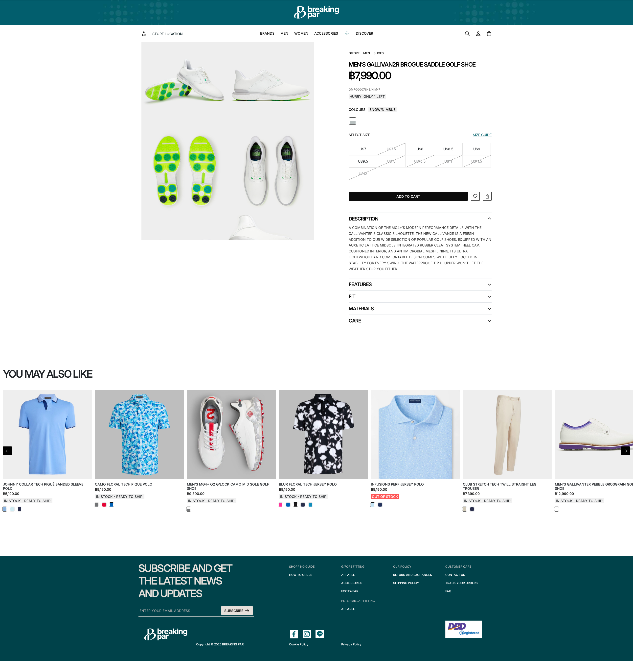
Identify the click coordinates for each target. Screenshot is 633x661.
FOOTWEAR (349, 591)
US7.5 (391, 149)
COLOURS (357, 109)
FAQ (448, 591)
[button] (625, 450)
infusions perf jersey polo (397, 484)
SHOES (379, 53)
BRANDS (267, 33)
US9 (476, 149)
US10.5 (420, 161)
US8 (419, 149)
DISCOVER (364, 33)
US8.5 (448, 149)
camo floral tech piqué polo (123, 484)
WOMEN (301, 33)
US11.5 (476, 161)
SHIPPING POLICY (406, 583)
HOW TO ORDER (300, 575)
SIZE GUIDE (482, 135)
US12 (363, 173)
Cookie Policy (298, 644)
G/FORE (354, 53)
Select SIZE (359, 135)
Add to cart (408, 196)
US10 (391, 161)
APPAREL (348, 575)
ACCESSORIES (326, 33)
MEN (284, 33)
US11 (448, 161)
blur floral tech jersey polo (308, 484)
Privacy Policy (351, 644)
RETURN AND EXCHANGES (412, 575)
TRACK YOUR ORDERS (461, 583)
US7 (363, 149)
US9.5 (363, 161)
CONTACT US (455, 575)
